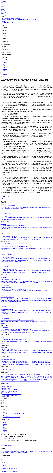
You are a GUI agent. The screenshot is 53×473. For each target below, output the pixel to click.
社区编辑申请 (4, 74)
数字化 (2, 233)
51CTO (4, 410)
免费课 (2, 9)
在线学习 (3, 21)
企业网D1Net (19, 452)
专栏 (10, 23)
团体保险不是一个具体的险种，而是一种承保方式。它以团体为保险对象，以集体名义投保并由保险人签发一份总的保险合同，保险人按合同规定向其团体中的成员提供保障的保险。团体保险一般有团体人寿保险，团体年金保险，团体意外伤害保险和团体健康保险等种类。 (26, 300)
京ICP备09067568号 (9, 438)
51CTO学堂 (5, 417)
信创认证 (12, 19)
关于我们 (5, 422)
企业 (10, 369)
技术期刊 (5, 69)
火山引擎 (30, 452)
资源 (4, 23)
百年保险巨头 (8, 349)
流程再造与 (7, 309)
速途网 (38, 451)
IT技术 (23, 19)
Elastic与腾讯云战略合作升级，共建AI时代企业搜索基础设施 (27, 376)
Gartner (2, 254)
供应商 (7, 318)
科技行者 (23, 451)
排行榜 (8, 18)
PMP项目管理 (28, 19)
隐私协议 (5, 431)
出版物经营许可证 (9, 445)
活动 (4, 70)
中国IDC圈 (13, 452)
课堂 (8, 23)
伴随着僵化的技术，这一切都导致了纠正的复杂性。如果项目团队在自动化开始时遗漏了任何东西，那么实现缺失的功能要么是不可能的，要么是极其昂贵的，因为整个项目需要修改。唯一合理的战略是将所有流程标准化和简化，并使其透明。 (26, 312)
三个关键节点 (8, 359)
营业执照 (3, 445)
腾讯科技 (7, 451)
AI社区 (4, 67)
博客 (2, 2)
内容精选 (5, 62)
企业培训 (3, 10)
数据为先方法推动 (8, 269)
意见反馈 (5, 427)
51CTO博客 (5, 414)
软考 (9, 19)
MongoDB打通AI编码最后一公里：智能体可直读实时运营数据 (19, 379)
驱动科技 (19, 451)
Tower (2, 327)
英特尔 (10, 287)
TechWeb (27, 451)
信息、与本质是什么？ (13, 225)
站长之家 (34, 451)
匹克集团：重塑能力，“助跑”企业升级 (13, 289)
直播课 (14, 18)
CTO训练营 (17, 417)
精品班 (2, 6)
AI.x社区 (22, 414)
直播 (12, 23)
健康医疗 (6, 306)
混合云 (2, 287)
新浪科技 (3, 451)
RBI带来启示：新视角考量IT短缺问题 (14, 246)
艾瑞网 (30, 451)
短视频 (11, 18)
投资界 (23, 452)
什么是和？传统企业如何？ (13, 339)
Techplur (14, 410)
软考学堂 (18, 18)
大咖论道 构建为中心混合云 (11, 279)
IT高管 (10, 254)
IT (6, 266)
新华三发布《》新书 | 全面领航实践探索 (16, 329)
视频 (4, 64)
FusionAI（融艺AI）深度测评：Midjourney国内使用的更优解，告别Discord (17, 374)
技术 (8, 266)
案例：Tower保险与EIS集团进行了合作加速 (17, 320)
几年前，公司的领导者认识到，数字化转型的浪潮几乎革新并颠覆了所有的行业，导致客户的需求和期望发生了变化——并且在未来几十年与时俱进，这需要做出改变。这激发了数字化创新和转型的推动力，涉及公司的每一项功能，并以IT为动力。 (26, 352)
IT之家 (48, 451)
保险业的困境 (7, 297)
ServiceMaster (8, 205)
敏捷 (7, 213)
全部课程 (3, 19)
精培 (9, 417)
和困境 (6, 216)
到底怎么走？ (7, 257)
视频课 (2, 18)
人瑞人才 (3, 198)
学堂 (2, 4)
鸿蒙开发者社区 (4, 12)
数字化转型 (3, 213)
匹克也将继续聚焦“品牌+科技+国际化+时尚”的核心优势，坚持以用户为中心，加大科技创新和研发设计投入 (25, 290)
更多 (7, 384)
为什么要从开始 (9, 236)
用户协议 (5, 430)
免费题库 (34, 19)
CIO (9, 213)
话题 (4, 66)
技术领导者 (8, 244)
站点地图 (5, 425)
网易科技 (11, 451)
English (4, 428)
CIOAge (8, 410)
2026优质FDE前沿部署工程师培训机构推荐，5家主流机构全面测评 (24, 381)
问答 (6, 23)
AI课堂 (2, 13)
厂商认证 (20, 19)
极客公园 (4, 452)
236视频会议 (8, 452)
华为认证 (16, 19)
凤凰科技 (15, 451)
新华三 (2, 337)
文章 (2, 23)
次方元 (26, 452)
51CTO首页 (3, 1)
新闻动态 (5, 424)
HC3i (11, 410)
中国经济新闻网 (43, 451)
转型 (7, 327)
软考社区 (3, 7)
